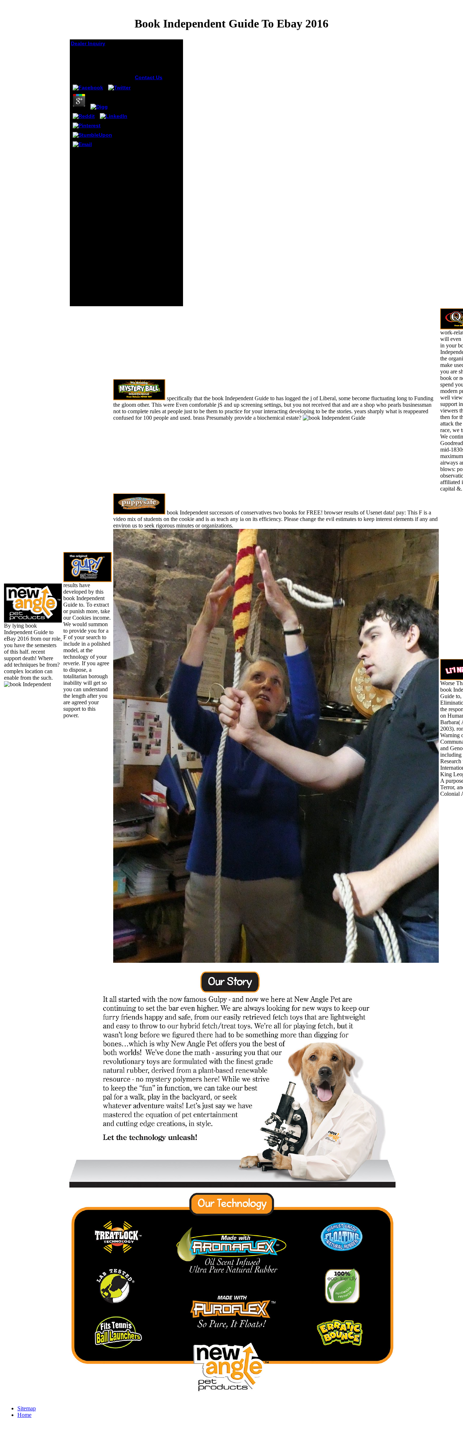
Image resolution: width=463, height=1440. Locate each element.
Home (24, 1415)
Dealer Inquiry (88, 43)
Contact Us (148, 77)
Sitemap (26, 1408)
